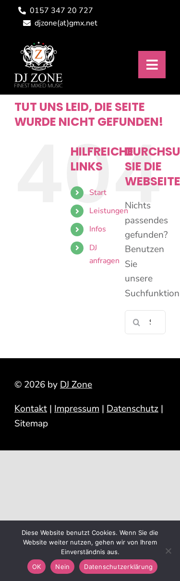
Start (98, 192)
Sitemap (31, 423)
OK (36, 566)
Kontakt (30, 408)
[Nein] (168, 551)
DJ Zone (76, 384)
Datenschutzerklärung (118, 566)
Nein (62, 566)
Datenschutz (132, 408)
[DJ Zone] (38, 45)
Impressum (76, 408)
